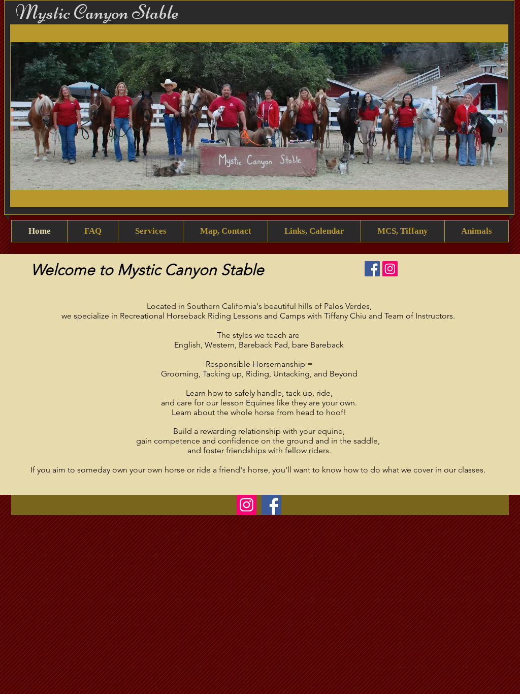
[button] (259, 115)
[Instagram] (390, 268)
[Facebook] (372, 268)
